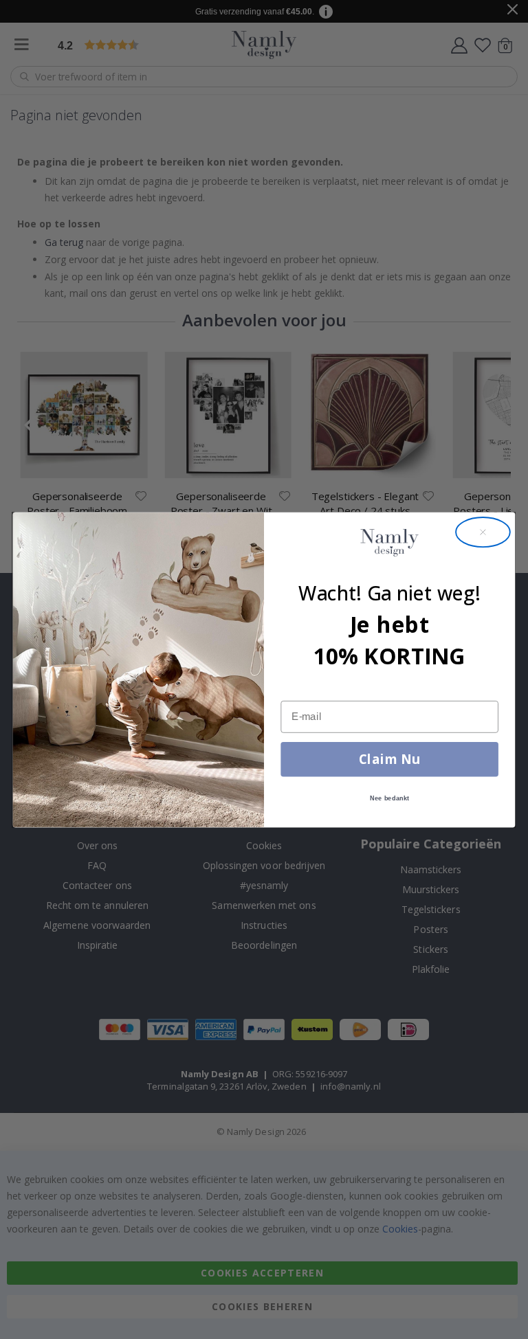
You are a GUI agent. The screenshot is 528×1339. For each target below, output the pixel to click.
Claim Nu (389, 758)
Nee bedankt (389, 797)
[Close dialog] (483, 532)
